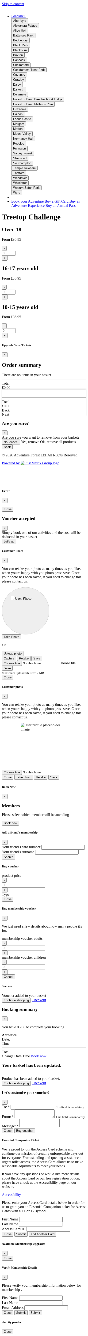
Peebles (18, 143)
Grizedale (19, 109)
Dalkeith (18, 89)
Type (5, 894)
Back (7, 447)
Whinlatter (20, 183)
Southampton (22, 163)
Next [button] (5, 414)
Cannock (19, 60)
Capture (9, 658)
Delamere (19, 94)
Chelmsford (21, 65)
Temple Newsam (24, 168)
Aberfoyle (19, 20)
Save (36, 658)
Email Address (12, 1308)
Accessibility (11, 1195)
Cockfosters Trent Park (29, 70)
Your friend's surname (18, 852)
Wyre (16, 192)
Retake (24, 658)
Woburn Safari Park (26, 187)
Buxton (18, 55)
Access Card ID (14, 1229)
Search (8, 857)
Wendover (20, 178)
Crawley (18, 79)
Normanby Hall (23, 138)
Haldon (18, 114)
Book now (10, 823)
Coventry (19, 74)
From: (8, 1117)
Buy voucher (24, 1130)
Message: (10, 1126)
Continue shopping (16, 1000)
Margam (18, 124)
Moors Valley (22, 133)
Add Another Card (42, 1234)
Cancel (8, 977)
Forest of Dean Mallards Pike (33, 104)
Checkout (39, 1000)
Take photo (23, 777)
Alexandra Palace (25, 25)
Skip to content (13, 4)
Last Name (10, 1224)
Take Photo (11, 637)
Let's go (9, 541)
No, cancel (11, 442)
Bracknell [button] (18, 16)
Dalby (17, 84)
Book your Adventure (27, 201)
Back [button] (6, 410)
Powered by (11, 463)
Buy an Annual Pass (61, 205)
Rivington (19, 148)
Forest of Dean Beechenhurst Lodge (37, 99)
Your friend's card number (21, 847)
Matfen (18, 129)
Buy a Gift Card (57, 201)
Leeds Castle (22, 119)
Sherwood (20, 158)
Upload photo (13, 653)
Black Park (20, 45)
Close (7, 509)
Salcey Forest (22, 153)
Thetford (18, 173)
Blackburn (20, 50)
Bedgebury (20, 40)
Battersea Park (23, 35)
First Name (10, 1219)
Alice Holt (19, 30)
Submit (21, 1234)
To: (6, 1107)
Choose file (67, 663)
